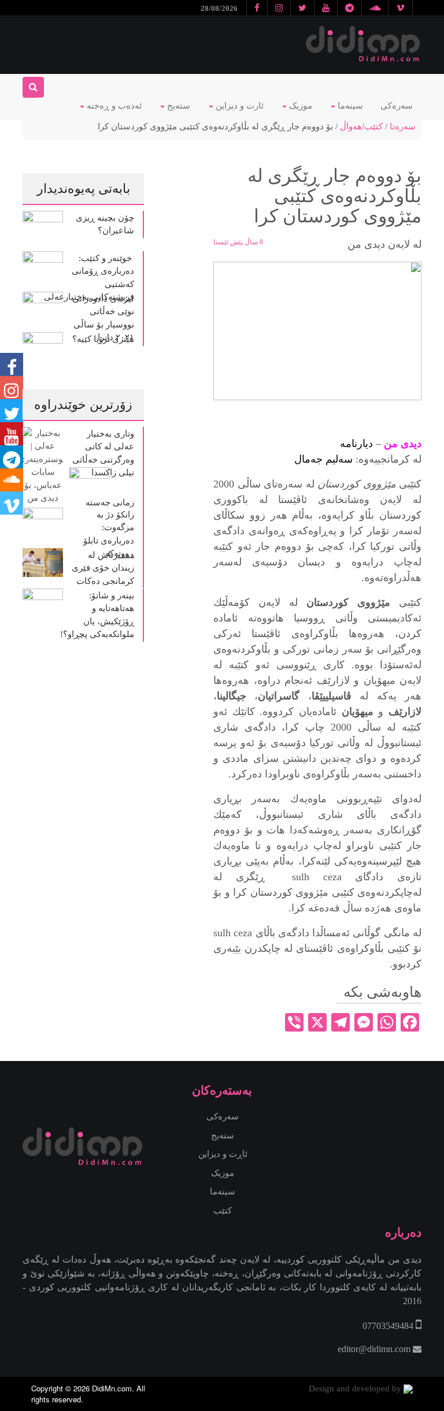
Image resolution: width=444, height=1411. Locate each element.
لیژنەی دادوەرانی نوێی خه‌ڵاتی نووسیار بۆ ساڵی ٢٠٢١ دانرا (103, 318)
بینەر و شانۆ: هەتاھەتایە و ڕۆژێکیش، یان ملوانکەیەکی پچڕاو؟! (97, 615)
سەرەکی (396, 105)
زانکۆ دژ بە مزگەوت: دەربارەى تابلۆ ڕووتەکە (108, 534)
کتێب (373, 126)
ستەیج (177, 105)
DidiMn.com (112, 1388)
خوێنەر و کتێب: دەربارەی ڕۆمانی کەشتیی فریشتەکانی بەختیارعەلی (88, 278)
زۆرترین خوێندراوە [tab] (83, 404)
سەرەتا (403, 126)
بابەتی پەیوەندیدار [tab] (83, 188)
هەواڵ (351, 126)
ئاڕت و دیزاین (222, 1154)
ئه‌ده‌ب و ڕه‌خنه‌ (113, 105)
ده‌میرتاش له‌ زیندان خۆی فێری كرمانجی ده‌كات (103, 568)
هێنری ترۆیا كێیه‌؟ (103, 339)
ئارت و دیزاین (238, 105)
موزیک (299, 105)
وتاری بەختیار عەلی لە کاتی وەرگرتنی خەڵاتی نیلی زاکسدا (103, 453)
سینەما (349, 105)
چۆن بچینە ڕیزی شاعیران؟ (105, 224)
